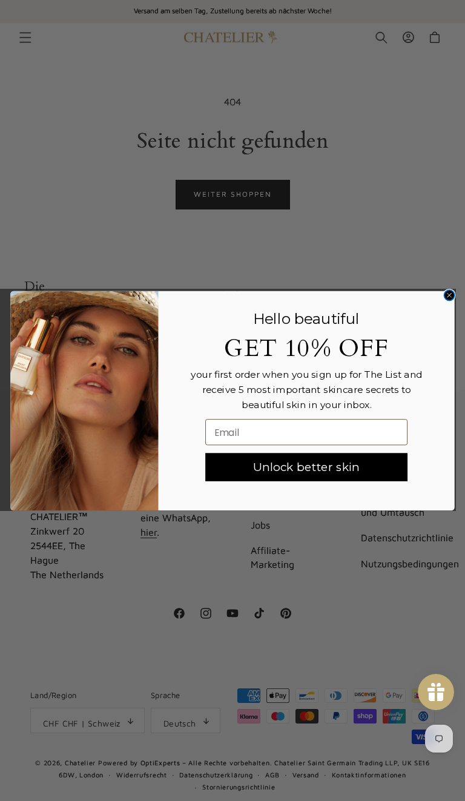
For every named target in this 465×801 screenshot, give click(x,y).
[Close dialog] (449, 295)
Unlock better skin (306, 466)
